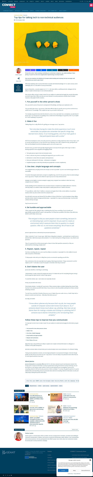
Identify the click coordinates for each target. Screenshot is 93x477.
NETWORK (10, 1)
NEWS (56, 1)
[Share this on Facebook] (41, 70)
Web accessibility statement (54, 470)
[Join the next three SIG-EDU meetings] (55, 419)
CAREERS (47, 1)
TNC (27, 1)
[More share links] (74, 70)
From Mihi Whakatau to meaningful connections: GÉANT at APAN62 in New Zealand (36, 398)
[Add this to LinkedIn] (52, 70)
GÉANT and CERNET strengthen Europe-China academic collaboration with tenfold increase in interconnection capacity (37, 421)
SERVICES (16, 1)
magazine (28, 453)
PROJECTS (32, 1)
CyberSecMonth (54, 385)
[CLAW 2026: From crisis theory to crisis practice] (55, 397)
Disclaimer (50, 457)
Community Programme (69, 416)
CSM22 (39, 385)
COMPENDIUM (68, 1)
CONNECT (37, 1)
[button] (91, 5)
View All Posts (75, 429)
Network (41, 416)
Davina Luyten (18, 74)
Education (65, 417)
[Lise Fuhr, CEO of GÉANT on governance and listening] (21, 409)
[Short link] (63, 70)
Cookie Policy (70, 473)
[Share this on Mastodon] (30, 70)
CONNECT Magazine (40, 10)
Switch (60, 385)
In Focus (17, 10)
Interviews (25, 10)
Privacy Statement (77, 473)
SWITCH (47, 89)
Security (25, 15)
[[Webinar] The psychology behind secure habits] (55, 409)
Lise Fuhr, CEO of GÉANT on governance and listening (37, 408)
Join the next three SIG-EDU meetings (70, 420)
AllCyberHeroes (33, 385)
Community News (7, 10)
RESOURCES (61, 1)
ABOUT (52, 1)
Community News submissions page (80, 455)
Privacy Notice (51, 462)
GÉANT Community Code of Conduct (56, 465)
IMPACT (42, 1)
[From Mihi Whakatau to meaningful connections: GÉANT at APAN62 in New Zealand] (21, 397)
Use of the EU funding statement (55, 467)
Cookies (49, 455)
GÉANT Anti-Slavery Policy (54, 460)
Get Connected (52, 10)
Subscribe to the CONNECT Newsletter (18, 88)
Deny (74, 470)
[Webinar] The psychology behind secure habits (70, 408)
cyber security (46, 385)
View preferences (85, 470)
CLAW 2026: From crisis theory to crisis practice (69, 396)
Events (32, 10)
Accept (63, 470)
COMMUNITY (22, 1)
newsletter (27, 454)
